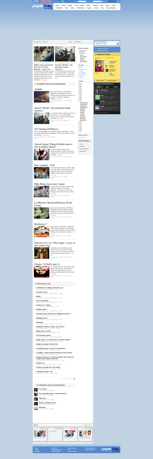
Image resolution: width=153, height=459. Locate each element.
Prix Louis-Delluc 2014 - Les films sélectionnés (52, 393)
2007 (80, 131)
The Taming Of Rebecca (46, 128)
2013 (80, 121)
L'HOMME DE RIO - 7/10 (44, 372)
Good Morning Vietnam (43, 335)
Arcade (98, 86)
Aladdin (38, 89)
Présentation (54, 448)
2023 (80, 86)
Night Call (42, 398)
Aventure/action (83, 69)
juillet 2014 (82, 110)
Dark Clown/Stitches (42, 301)
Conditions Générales (56, 449)
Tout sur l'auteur (100, 80)
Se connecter (112, 1)
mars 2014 (82, 117)
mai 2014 (82, 113)
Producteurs (82, 146)
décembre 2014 (84, 102)
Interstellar (42, 407)
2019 (80, 93)
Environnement (80, 8)
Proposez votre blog (102, 50)
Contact (36, 449)
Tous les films (82, 137)
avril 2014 (82, 115)
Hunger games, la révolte (43, 331)
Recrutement (38, 451)
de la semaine (83, 56)
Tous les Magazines (111, 8)
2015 (80, 99)
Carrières (96, 8)
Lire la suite (44, 80)
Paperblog (42, 6)
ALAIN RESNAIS (68, 437)
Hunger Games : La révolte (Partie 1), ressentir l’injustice (53, 340)
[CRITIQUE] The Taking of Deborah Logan (49, 288)
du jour (81, 55)
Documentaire (82, 72)
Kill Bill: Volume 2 (41, 309)
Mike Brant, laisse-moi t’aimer (49, 183)
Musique (70, 5)
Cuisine (72, 8)
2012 (80, 123)
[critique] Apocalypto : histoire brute (47, 344)
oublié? (118, 1)
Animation (81, 76)
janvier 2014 (83, 120)
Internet (88, 5)
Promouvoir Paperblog (90, 448)
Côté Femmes (59, 8)
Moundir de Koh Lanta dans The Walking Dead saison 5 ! (53, 314)
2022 (80, 88)
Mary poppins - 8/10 (44, 165)
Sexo (102, 8)
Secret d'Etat (43, 389)
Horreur (81, 67)
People (113, 5)
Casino (107, 86)
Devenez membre (112, 80)
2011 (80, 125)
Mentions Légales (55, 451)
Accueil (36, 1)
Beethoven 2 (40, 224)
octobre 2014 (83, 105)
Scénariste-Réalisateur (84, 148)
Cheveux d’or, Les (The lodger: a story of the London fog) (54, 244)
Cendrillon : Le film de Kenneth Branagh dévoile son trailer (54, 353)
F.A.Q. (69, 449)
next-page (90, 425)
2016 (80, 97)
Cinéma (64, 5)
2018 (80, 94)
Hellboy (38, 296)
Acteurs (81, 144)
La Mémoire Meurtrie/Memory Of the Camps (53, 204)
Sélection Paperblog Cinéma (43, 63)
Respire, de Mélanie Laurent (47, 403)
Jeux (70, 41)
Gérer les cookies (72, 451)
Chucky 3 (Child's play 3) (47, 264)
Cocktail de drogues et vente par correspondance (50, 348)
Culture (52, 390)
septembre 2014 (84, 107)
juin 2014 (82, 112)
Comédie (81, 71)
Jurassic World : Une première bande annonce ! (64, 66)
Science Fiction (82, 74)
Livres (76, 5)
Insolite (107, 5)
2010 (80, 126)
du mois (82, 58)
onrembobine (112, 69)
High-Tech (95, 5)
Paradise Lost (40, 363)
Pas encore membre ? (102, 48)
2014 (80, 101)
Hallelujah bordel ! (41, 318)
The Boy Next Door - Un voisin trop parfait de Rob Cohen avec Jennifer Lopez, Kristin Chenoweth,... (55, 358)
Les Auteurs (78, 41)
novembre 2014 (84, 104)
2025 (80, 83)
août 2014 (82, 109)
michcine (111, 65)
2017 (80, 96)
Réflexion (116, 86)
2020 (80, 91)
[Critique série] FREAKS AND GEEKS (48, 367)
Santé (66, 8)
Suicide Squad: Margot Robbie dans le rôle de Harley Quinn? (53, 145)
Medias (82, 5)
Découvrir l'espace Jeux (102, 112)
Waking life (39, 322)
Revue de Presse (72, 448)
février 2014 (83, 118)
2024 (80, 85)
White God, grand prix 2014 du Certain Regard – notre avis (43, 66)
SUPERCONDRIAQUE (84, 437)
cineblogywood (113, 61)
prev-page (86, 425)
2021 (80, 90)
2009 (80, 128)
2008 (80, 129)
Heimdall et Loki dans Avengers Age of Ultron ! (50, 327)
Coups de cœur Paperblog (83, 51)
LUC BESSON (52, 431)
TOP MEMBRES (110, 57)
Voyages (89, 8)
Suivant (74, 379)
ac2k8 (110, 73)
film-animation (83, 151)
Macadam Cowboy (41, 292)
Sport (101, 5)
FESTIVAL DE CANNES (40, 437)
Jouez (111, 92)
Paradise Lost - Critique (43, 305)
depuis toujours (83, 61)
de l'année (82, 59)
